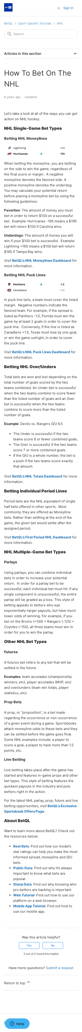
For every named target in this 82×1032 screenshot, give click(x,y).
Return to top (15, 983)
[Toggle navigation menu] (58, 8)
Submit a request (59, 968)
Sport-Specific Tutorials (34, 23)
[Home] (8, 10)
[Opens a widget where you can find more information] (17, 1024)
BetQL (8, 23)
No (53, 945)
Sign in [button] (68, 8)
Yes (29, 945)
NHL (60, 23)
